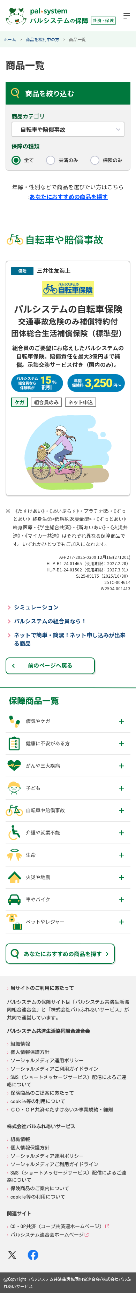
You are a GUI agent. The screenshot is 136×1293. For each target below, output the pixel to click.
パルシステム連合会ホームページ (47, 1234)
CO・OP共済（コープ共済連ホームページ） (57, 1226)
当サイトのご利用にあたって (42, 987)
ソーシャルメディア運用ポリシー (47, 1060)
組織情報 (20, 1043)
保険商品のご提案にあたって (42, 1093)
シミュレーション (36, 607)
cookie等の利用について (37, 1101)
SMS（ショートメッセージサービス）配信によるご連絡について (66, 1081)
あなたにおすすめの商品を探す (69, 196)
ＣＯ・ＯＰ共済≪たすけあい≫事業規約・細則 (61, 1109)
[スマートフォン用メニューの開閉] (127, 15)
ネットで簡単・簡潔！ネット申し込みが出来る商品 (70, 639)
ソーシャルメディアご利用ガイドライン (54, 1069)
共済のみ (68, 160)
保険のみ (112, 160)
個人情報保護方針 (30, 1052)
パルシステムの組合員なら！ (50, 621)
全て (29, 160)
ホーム (9, 39)
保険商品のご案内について (39, 1188)
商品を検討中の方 (42, 39)
